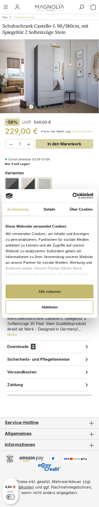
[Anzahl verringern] (11, 144)
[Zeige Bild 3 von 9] (40, 107)
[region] (49, 76)
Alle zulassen (49, 291)
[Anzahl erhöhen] (29, 144)
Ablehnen (50, 307)
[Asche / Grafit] (12, 184)
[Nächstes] (95, 76)
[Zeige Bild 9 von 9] (68, 107)
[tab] (48, 322)
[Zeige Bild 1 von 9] (31, 107)
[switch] (10, 497)
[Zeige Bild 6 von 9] (54, 107)
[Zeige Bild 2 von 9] (36, 107)
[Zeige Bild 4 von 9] (45, 107)
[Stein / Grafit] (44, 184)
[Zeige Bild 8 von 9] (63, 107)
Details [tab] (50, 209)
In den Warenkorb (64, 143)
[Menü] (6, 7)
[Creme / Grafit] (28, 184)
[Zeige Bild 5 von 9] (49, 107)
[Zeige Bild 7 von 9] (58, 107)
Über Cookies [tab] (81, 209)
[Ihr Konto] (17, 7)
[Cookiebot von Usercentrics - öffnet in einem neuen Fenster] (72, 196)
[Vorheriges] (3, 76)
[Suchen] (81, 7)
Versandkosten (82, 131)
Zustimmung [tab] (18, 209)
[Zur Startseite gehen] (49, 7)
